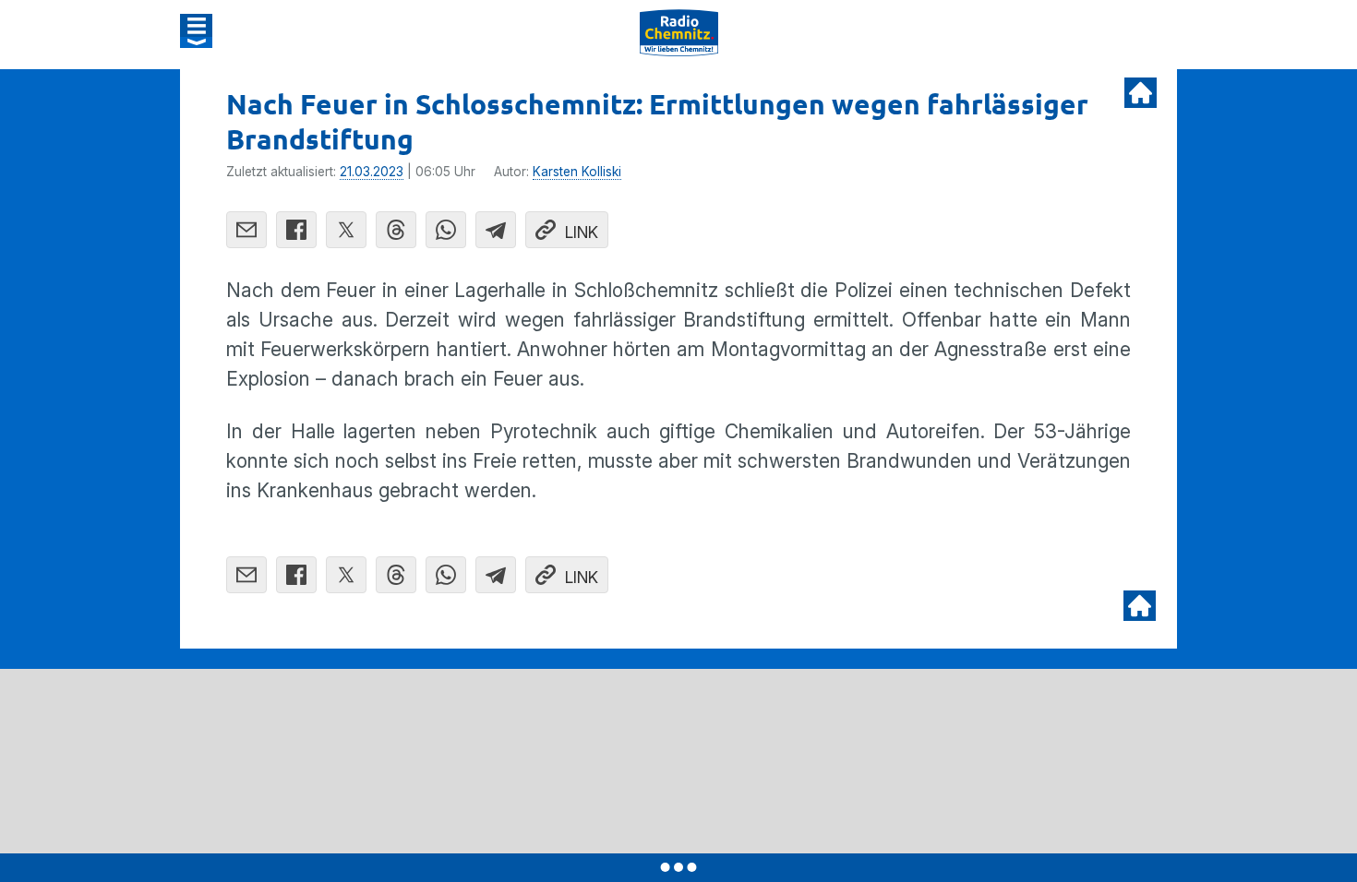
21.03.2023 (371, 171)
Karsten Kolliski (577, 171)
